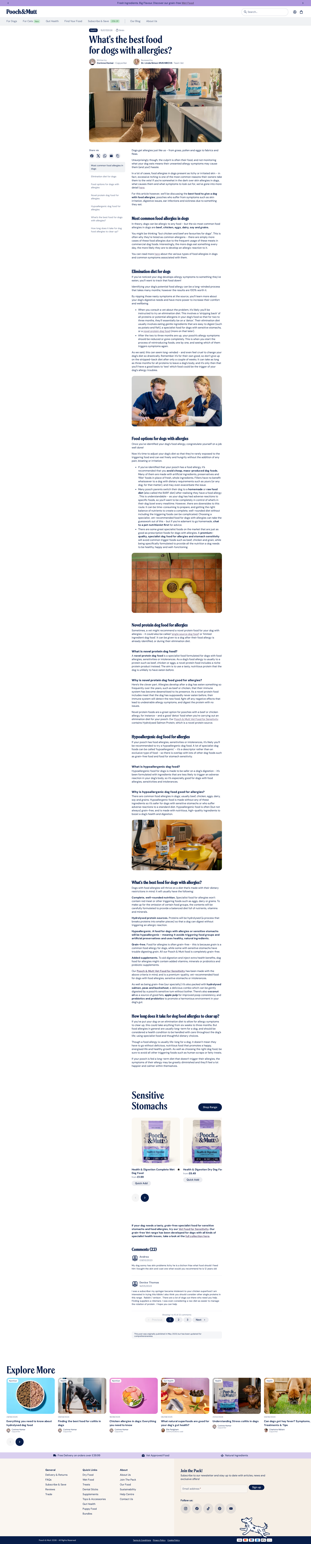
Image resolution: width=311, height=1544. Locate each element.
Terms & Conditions (142, 1540)
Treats (86, 1484)
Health (93, 30)
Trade (48, 1494)
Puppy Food (90, 1508)
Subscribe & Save (55, 1484)
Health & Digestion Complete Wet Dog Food (153, 1171)
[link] (155, 3)
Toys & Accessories (94, 1499)
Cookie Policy (173, 1540)
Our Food (125, 1484)
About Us (125, 1474)
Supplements (90, 1494)
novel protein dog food (156, 331)
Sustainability (128, 1489)
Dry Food (88, 1474)
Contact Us (126, 1499)
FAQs (48, 1479)
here (141, 187)
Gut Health (89, 1504)
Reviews (50, 1489)
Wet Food (88, 1479)
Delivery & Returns (56, 1474)
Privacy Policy (159, 1540)
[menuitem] (12, 21)
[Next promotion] (303, 3)
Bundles (87, 1513)
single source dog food (185, 634)
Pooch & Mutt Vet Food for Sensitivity (196, 719)
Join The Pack (128, 1479)
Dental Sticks (90, 1489)
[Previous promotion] (8, 3)
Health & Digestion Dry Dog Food (204, 1169)
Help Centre (127, 1494)
